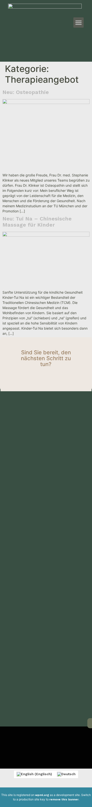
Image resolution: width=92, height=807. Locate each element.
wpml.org (42, 795)
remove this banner (64, 799)
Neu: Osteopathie (25, 92)
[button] (78, 22)
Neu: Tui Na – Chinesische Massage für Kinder (37, 222)
